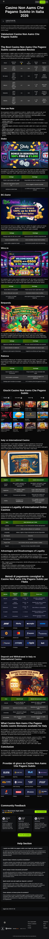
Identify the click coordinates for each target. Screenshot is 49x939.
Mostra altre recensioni (24, 834)
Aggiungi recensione (40, 811)
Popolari (5, 397)
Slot (41, 397)
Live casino (17, 397)
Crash (29, 397)
